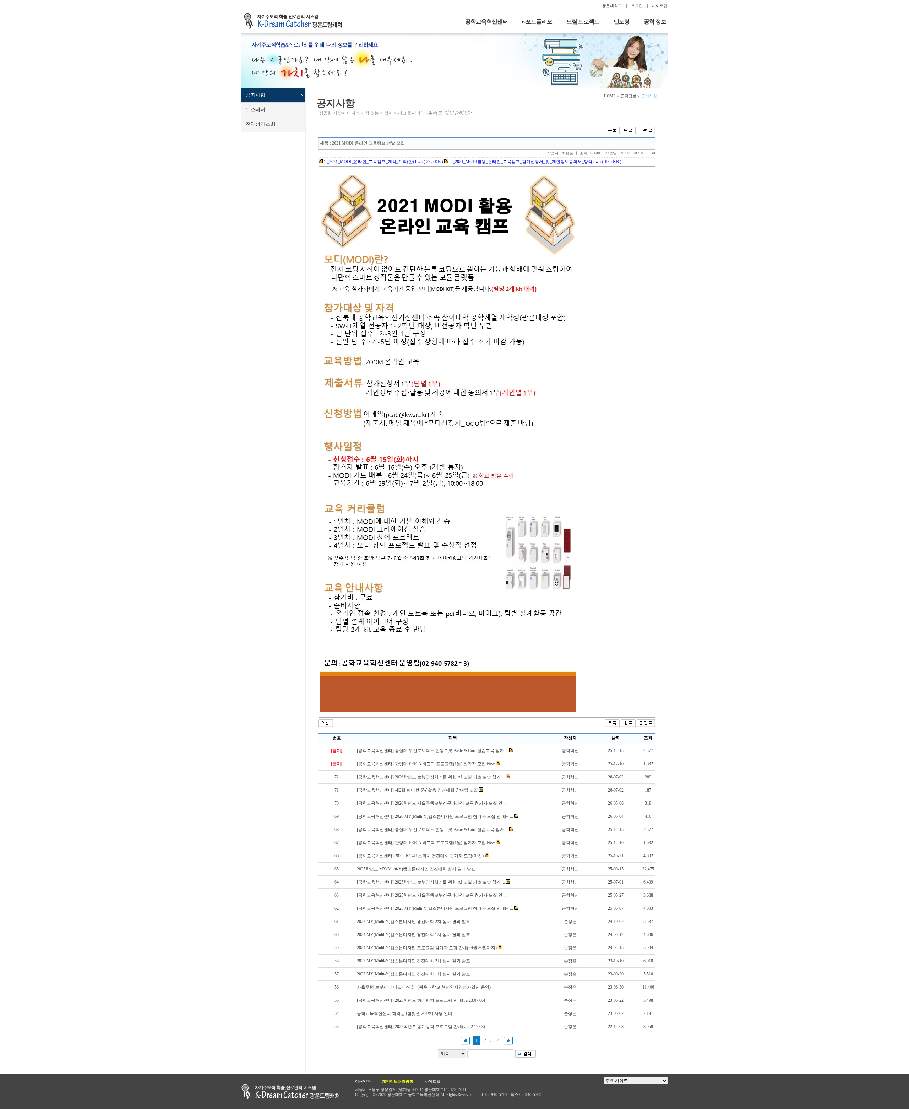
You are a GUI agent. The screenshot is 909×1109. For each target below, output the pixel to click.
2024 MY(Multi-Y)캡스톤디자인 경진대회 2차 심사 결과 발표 (413, 921)
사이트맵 (660, 6)
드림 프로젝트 (582, 21)
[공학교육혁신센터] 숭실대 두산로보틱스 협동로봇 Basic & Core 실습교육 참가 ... (432, 750)
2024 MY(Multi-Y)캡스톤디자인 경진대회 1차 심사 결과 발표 (413, 934)
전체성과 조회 (260, 124)
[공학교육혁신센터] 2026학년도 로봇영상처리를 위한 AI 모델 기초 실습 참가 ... (431, 776)
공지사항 (255, 95)
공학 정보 (655, 21)
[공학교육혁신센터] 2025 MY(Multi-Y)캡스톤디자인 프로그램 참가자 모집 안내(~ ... (435, 908)
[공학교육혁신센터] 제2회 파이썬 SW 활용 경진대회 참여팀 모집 (417, 790)
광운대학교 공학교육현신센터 (290, 1092)
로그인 (637, 6)
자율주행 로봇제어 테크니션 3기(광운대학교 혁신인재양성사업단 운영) (424, 987)
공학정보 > (630, 96)
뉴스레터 (255, 109)
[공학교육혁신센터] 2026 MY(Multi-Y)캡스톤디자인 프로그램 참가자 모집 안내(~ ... (435, 816)
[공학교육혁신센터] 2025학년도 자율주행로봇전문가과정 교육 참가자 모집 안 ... (432, 895)
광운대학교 (612, 6)
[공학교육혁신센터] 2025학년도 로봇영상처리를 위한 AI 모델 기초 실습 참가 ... (431, 882)
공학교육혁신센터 (486, 21)
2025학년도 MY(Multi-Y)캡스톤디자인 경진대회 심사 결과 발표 (416, 868)
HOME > (611, 96)
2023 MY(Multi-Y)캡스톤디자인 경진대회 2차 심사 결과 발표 (413, 960)
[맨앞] (465, 1040)
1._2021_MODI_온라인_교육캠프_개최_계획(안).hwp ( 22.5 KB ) (383, 161)
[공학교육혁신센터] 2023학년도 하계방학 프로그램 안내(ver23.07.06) (421, 1000)
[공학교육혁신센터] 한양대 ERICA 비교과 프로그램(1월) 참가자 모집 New (426, 763)
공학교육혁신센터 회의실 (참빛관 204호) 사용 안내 (404, 1013)
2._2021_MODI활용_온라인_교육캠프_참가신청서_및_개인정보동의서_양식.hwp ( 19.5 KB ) (534, 161)
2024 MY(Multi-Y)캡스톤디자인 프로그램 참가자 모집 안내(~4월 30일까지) (427, 947)
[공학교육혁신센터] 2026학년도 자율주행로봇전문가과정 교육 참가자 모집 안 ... (432, 803)
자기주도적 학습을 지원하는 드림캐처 (295, 21)
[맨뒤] (508, 1040)
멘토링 (622, 21)
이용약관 (363, 1081)
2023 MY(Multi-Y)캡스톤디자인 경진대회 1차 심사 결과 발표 (413, 974)
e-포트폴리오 (537, 21)
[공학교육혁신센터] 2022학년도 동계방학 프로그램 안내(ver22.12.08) (421, 1026)
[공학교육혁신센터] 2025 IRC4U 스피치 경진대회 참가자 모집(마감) (420, 855)
